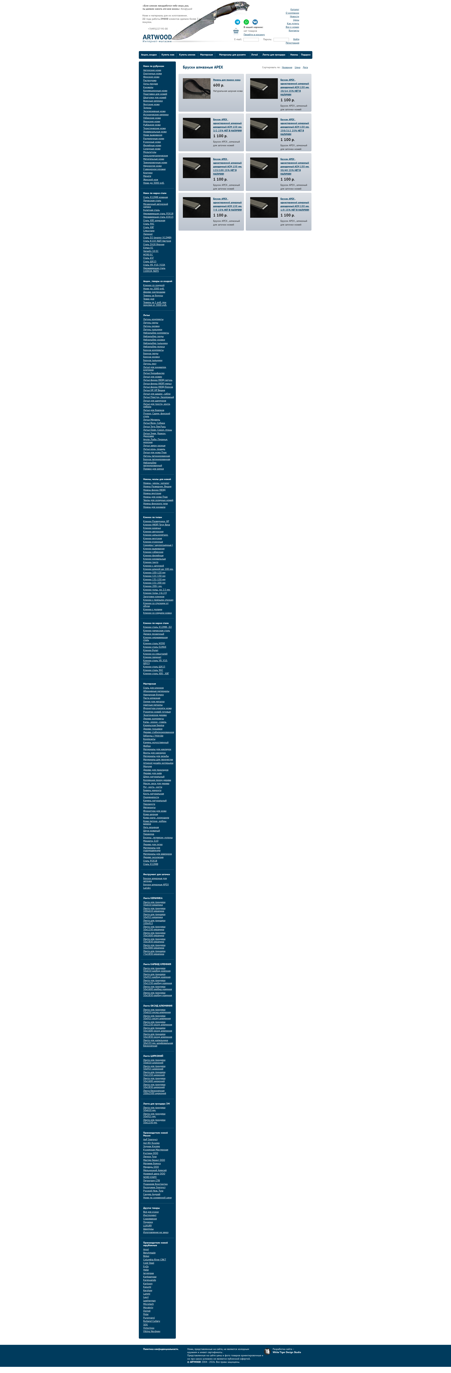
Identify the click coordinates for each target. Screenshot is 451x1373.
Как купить (293, 24)
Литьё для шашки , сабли (157, 394)
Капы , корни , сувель (154, 722)
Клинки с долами (152, 609)
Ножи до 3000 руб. (153, 183)
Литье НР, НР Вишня (154, 390)
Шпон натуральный (154, 777)
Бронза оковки (151, 357)
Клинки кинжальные (154, 559)
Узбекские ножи (152, 118)
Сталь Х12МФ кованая (155, 197)
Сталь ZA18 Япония (153, 244)
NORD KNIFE (150, 1177)
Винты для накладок (154, 753)
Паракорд (148, 834)
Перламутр (149, 804)
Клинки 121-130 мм (154, 576)
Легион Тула (150, 1157)
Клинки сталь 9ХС (153, 670)
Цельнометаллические (155, 156)
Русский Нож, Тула (153, 1191)
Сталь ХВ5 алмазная (154, 220)
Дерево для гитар (153, 844)
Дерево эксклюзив (153, 857)
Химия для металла (154, 702)
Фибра (147, 746)
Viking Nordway (151, 1331)
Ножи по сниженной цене (157, 1198)
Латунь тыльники (152, 330)
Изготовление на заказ (155, 1232)
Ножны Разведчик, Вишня (157, 487)
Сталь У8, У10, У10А (154, 265)
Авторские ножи (152, 70)
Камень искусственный (156, 742)
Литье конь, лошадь (154, 449)
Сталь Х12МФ (150, 864)
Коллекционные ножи (155, 91)
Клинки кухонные (153, 542)
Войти (296, 39)
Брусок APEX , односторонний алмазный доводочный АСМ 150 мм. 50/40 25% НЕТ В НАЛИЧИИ (294, 166)
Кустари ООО (150, 1153)
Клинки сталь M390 (154, 643)
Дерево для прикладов (155, 770)
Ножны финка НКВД (154, 490)
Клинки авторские (153, 532)
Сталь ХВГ (148, 227)
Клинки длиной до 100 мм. (158, 569)
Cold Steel (148, 1263)
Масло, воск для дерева (156, 784)
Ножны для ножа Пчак (155, 497)
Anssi (146, 1249)
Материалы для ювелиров (157, 854)
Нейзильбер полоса (154, 347)
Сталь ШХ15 (149, 262)
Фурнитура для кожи (154, 811)
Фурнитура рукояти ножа (157, 708)
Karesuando (149, 1280)
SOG (145, 1325)
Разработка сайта (282, 1349)
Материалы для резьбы (156, 756)
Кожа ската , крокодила (156, 818)
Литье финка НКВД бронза (158, 387)
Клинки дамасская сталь (156, 631)
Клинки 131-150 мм (154, 580)
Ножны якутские (152, 493)
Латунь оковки (151, 326)
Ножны (294, 55)
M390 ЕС (148, 255)
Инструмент (149, 1215)
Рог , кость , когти (152, 787)
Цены (296, 20)
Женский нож (150, 180)
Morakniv (148, 1308)
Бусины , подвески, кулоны (158, 838)
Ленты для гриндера (273, 55)
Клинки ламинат (152, 657)
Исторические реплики (156, 115)
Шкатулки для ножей (154, 98)
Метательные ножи (153, 159)
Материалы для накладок (157, 749)
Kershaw (147, 1290)
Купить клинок (187, 55)
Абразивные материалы (156, 691)
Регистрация (292, 43)
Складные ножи (151, 149)
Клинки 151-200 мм (154, 583)
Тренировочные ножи (155, 163)
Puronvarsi (149, 1318)
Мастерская (206, 55)
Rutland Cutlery (151, 1321)
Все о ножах (292, 27)
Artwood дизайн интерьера (158, 763)
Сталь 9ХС (148, 224)
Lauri (146, 1297)
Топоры (147, 108)
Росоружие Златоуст (154, 1187)
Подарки (306, 55)
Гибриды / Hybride (153, 736)
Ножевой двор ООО (154, 1174)
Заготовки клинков (153, 597)
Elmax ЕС (148, 248)
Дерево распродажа (154, 292)
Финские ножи (151, 77)
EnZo (146, 1267)
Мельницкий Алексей (155, 1170)
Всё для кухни (151, 1212)
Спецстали (149, 231)
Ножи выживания (152, 135)
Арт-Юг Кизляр (151, 1143)
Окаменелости (151, 797)
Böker (146, 1256)
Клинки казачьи (152, 528)
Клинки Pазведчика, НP (156, 521)
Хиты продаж (150, 84)
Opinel (146, 1311)
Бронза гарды (150, 353)
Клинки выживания (154, 549)
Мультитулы (149, 152)
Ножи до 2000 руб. (153, 289)
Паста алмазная (151, 698)
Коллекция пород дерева (157, 780)
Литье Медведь (151, 420)
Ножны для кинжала (154, 507)
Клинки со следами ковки (157, 613)
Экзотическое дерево (155, 715)
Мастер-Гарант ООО (154, 1160)
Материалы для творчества (158, 760)
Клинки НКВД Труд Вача (156, 525)
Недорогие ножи (152, 166)
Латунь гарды (150, 323)
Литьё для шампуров (154, 401)
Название (287, 67)
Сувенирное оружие (154, 169)
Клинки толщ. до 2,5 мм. (156, 590)
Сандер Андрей (151, 1194)
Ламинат (148, 234)
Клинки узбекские (153, 552)
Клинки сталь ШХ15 (154, 667)
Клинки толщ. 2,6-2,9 (155, 593)
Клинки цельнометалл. (155, 535)
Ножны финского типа (155, 504)
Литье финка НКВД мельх (157, 384)
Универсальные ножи (155, 132)
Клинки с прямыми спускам (158, 600)
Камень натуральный (155, 801)
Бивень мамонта (152, 790)
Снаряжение (150, 1219)
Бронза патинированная (156, 459)
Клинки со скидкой (154, 285)
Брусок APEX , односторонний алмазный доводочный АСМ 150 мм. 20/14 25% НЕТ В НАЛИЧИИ (294, 87)
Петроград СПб (151, 1181)
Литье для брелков (153, 410)
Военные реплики (153, 101)
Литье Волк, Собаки (154, 423)
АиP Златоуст (150, 1140)
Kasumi (147, 1287)
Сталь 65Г (148, 258)
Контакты (294, 31)
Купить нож (168, 55)
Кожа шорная (150, 814)
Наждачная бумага (153, 695)
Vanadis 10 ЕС (151, 251)
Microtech (148, 1304)
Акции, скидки (149, 55)
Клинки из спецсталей (155, 654)
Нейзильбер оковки (154, 340)
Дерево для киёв (152, 773)
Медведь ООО (151, 1167)
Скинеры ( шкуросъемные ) (158, 545)
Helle (146, 1270)
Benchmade (149, 1253)
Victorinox (148, 1328)
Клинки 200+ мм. (152, 586)
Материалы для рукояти (232, 55)
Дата (305, 67)
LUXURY (147, 1226)
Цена (297, 67)
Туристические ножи (154, 128)
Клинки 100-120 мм (154, 573)
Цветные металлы (153, 705)
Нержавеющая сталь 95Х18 (158, 214)
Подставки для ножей (155, 94)
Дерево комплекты (153, 719)
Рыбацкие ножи (152, 125)
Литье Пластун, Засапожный (158, 397)
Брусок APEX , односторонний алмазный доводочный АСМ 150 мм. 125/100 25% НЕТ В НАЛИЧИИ (227, 166)
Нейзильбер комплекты (156, 333)
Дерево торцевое (152, 729)
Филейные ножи (152, 145)
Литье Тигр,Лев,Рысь (154, 427)
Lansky (147, 888)
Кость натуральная (153, 794)
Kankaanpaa (149, 1277)
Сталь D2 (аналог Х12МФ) (157, 238)
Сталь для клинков (153, 688)
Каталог (295, 9)
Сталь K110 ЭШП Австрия (157, 241)
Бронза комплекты (153, 350)
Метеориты (149, 807)
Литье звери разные (154, 446)
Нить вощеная (151, 827)
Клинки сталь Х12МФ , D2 (157, 627)
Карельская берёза (153, 725)
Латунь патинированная (156, 456)
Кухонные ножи (152, 142)
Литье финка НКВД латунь (157, 380)
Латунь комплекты (153, 319)
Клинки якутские (152, 538)
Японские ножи (151, 121)
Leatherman (149, 1301)
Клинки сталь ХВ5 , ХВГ (156, 674)
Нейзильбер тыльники (155, 343)
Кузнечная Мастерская (155, 1150)
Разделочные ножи (153, 139)
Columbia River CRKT (154, 1260)
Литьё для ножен (152, 377)
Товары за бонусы (153, 296)
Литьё (254, 55)
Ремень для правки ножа (226, 80)
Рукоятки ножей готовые (157, 712)
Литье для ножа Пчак (155, 453)
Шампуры (148, 1229)
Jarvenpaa (148, 1273)
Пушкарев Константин (155, 1184)
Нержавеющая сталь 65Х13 (158, 217)
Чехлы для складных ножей (158, 500)
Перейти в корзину (254, 35)
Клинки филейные (153, 556)
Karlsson (148, 1284)
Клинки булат (150, 650)
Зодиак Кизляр (151, 1146)
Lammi (146, 1294)
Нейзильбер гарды (153, 336)
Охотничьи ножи (152, 74)
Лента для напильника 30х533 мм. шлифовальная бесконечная (158, 1043)
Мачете (147, 176)
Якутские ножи (151, 104)
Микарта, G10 (150, 841)
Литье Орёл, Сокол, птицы (157, 430)
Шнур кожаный (151, 831)
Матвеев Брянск (152, 1163)
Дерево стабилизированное (158, 732)
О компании (292, 13)
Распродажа (149, 80)
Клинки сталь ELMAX (154, 647)
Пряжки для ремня (153, 469)
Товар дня (148, 299)
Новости (294, 17)
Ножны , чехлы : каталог (156, 483)
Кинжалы (148, 87)
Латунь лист (149, 364)
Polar (146, 1314)
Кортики (148, 173)
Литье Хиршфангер (154, 373)
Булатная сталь (151, 210)
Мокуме (147, 766)
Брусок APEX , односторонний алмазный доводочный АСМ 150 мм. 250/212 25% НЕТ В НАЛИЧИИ (294, 127)
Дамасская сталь (152, 201)
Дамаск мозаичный (153, 634)
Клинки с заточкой (153, 566)
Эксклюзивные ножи (154, 111)
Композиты (149, 739)
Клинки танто (150, 562)
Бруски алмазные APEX (156, 885)
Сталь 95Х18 (150, 861)
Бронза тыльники (152, 360)
